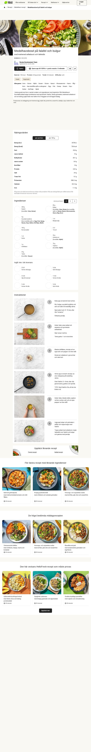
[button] (45, 200)
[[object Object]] (70, 68)
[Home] (4, 7)
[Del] (75, 68)
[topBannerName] (45, 15)
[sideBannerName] (45, 117)
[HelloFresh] (8, 2)
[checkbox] (15, 58)
